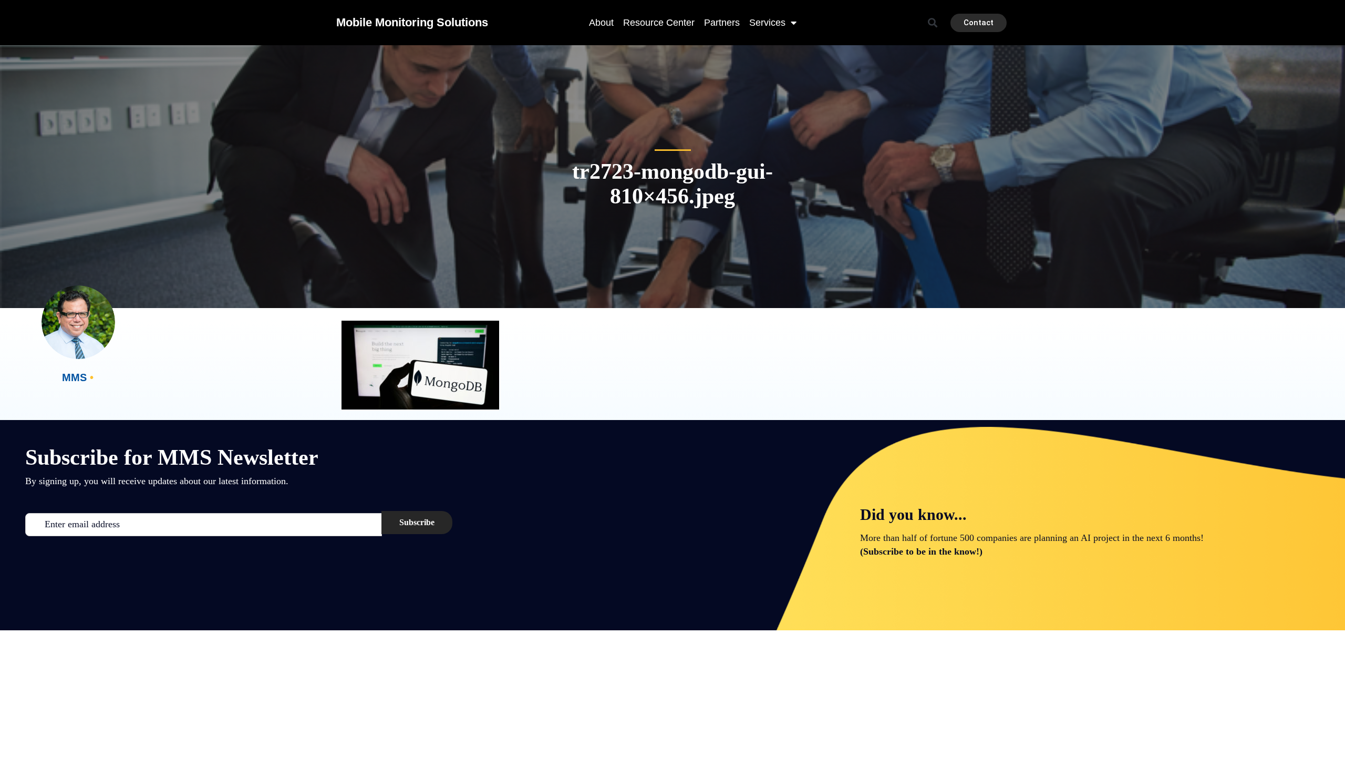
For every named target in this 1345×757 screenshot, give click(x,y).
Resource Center (659, 22)
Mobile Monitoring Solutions (412, 22)
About (601, 22)
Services (767, 22)
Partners (722, 22)
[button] (933, 23)
